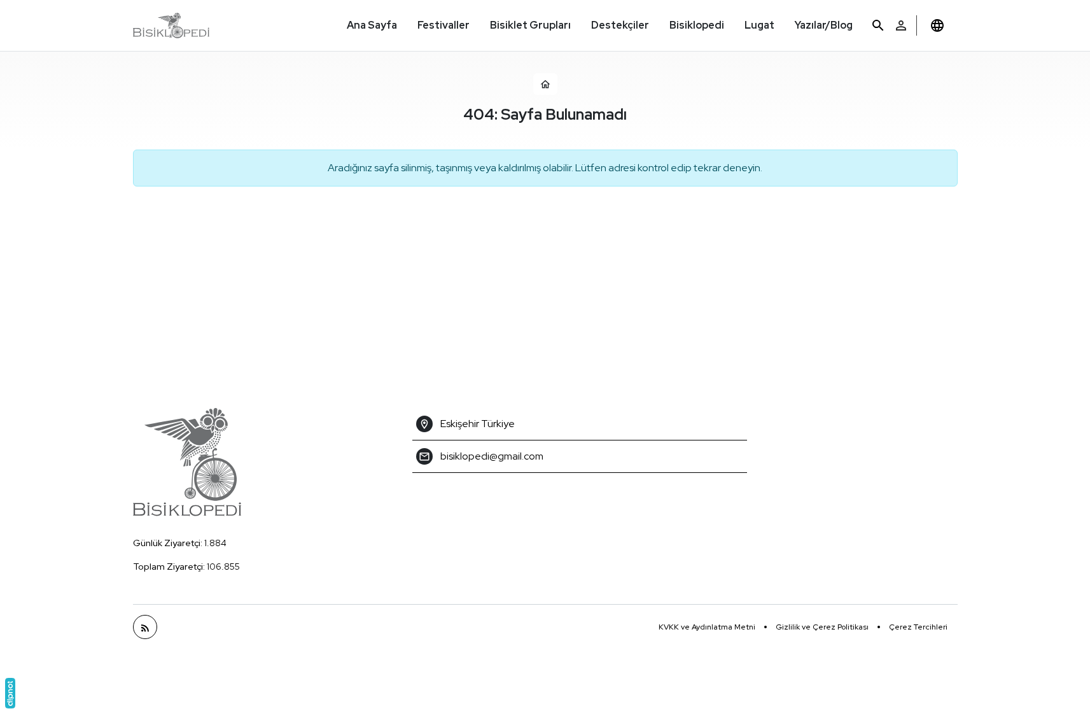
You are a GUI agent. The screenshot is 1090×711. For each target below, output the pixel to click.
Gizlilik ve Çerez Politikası (822, 627)
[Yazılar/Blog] (145, 627)
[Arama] (878, 26)
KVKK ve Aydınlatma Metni (707, 627)
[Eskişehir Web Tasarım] (10, 693)
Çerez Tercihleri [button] (918, 627)
